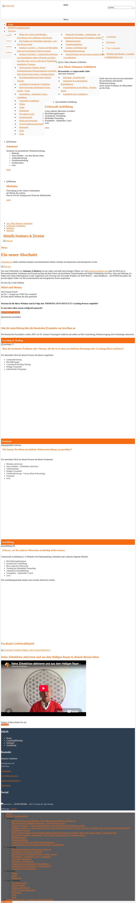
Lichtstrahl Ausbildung (16, 226)
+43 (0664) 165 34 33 (10, 776)
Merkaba (10, 230)
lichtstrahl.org (6, 262)
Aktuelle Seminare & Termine (23, 235)
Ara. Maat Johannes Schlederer (19, 223)
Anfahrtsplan (6, 771)
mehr (47, 127)
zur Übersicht (6, 902)
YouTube (5, 725)
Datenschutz (6, 785)
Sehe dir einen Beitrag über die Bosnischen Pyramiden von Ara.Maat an (38, 328)
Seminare (10, 228)
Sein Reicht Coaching (10, 312)
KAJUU (14, 809)
